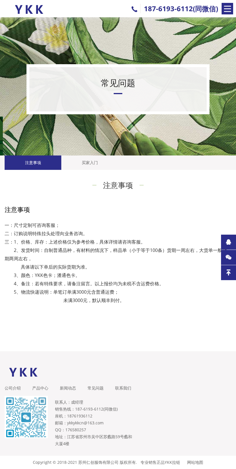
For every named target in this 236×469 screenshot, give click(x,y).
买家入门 (90, 162)
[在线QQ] (228, 242)
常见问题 (95, 388)
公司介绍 (13, 388)
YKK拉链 (172, 462)
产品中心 (40, 388)
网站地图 (195, 462)
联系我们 (123, 388)
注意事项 (33, 162)
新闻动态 (68, 388)
